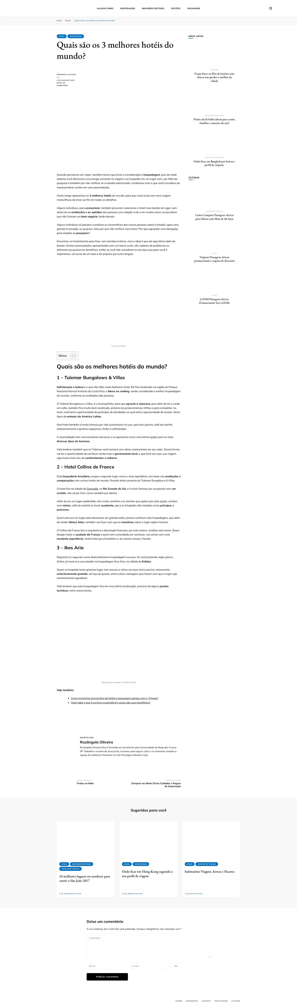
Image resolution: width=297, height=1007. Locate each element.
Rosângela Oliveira (66, 74)
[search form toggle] (270, 8)
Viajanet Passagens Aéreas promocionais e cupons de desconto (214, 259)
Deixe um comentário (67, 84)
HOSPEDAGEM (127, 8)
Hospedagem (76, 36)
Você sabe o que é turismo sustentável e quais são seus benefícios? (111, 702)
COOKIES (235, 1001)
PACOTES (176, 8)
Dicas (61, 36)
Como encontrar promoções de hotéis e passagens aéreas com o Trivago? (114, 698)
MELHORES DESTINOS (153, 8)
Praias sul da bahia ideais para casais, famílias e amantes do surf (214, 121)
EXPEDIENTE (192, 1001)
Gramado (92, 488)
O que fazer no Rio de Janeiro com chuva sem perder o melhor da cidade (214, 77)
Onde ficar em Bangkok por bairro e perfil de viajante (214, 163)
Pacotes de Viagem (207, 864)
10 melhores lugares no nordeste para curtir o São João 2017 (84, 878)
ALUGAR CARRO (105, 8)
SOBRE (179, 1001)
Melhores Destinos (214, 115)
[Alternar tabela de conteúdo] (71, 355)
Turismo (214, 70)
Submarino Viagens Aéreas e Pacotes (210, 871)
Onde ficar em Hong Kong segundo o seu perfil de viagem (147, 873)
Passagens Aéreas (214, 211)
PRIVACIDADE (221, 1001)
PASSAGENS (193, 8)
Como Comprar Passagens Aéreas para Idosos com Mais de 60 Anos (214, 217)
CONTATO (206, 1001)
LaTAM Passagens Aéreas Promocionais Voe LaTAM (214, 301)
